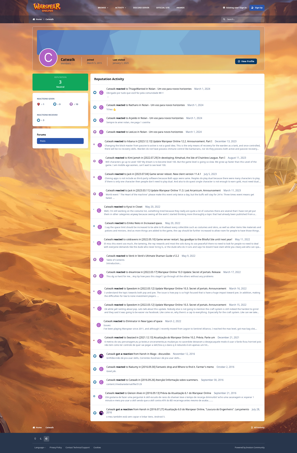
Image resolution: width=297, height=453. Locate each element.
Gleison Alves (134, 393)
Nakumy (133, 367)
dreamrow (134, 272)
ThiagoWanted (137, 88)
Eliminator (132, 321)
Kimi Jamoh (134, 157)
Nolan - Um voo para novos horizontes (170, 88)
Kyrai (129, 206)
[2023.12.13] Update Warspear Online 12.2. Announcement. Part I (175, 141)
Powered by (250, 447)
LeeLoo (133, 132)
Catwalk (110, 88)
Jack (129, 174)
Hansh (143, 354)
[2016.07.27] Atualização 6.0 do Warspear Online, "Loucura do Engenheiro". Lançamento (199, 409)
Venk (131, 255)
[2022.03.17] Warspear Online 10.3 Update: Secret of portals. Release (182, 272)
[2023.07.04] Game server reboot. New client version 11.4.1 (168, 174)
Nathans (133, 105)
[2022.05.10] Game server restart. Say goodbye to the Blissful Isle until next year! (187, 239)
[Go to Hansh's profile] (101, 356)
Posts (42, 140)
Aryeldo (133, 118)
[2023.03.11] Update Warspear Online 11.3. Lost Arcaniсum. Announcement (178, 190)
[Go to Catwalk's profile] (101, 92)
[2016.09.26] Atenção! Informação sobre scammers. (169, 380)
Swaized (131, 337)
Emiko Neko (133, 223)
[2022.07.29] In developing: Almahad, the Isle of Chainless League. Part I (184, 157)
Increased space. (153, 223)
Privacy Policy (56, 447)
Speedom (132, 288)
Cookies (97, 447)
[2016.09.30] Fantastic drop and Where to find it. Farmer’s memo (178, 367)
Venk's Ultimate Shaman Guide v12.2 (158, 255)
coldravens (132, 239)
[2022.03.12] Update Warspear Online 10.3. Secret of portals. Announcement (183, 288)
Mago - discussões (160, 354)
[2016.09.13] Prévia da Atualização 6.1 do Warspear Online (178, 393)
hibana (131, 141)
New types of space (151, 321)
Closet (139, 206)
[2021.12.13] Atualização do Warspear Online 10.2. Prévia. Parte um (177, 337)
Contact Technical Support (78, 447)
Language (39, 447)
